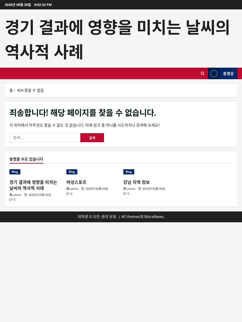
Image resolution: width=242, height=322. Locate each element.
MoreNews (154, 216)
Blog (15, 172)
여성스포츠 (76, 182)
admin (17, 195)
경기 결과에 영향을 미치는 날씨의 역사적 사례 (33, 185)
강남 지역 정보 (136, 182)
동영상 (228, 73)
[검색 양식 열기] (202, 73)
